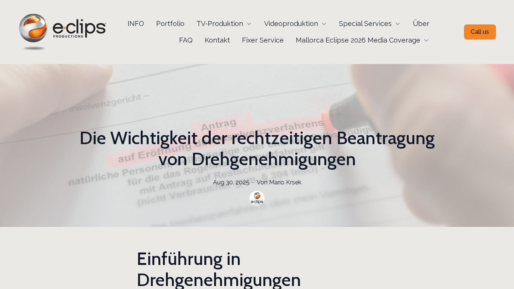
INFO (136, 23)
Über (421, 23)
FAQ (186, 40)
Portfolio (170, 23)
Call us (480, 31)
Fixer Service (263, 40)
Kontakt (217, 40)
